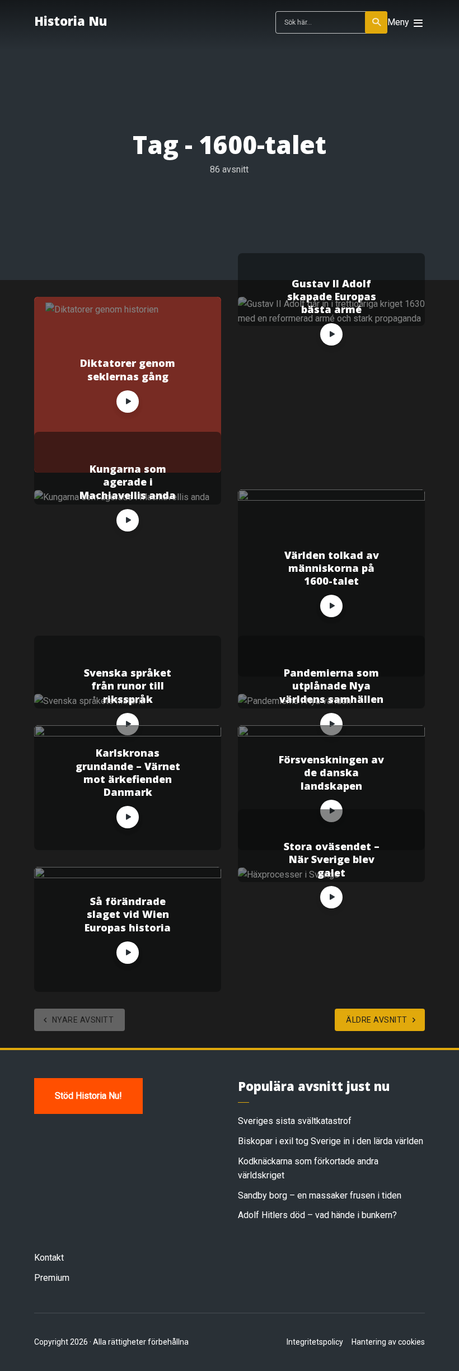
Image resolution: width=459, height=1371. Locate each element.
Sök (376, 22)
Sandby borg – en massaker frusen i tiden (319, 1195)
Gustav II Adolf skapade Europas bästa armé (331, 296)
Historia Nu (70, 20)
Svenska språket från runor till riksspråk (127, 686)
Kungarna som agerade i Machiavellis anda (127, 482)
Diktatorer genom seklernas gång (127, 370)
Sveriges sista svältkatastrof (295, 1121)
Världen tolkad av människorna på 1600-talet (331, 568)
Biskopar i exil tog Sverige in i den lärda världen (330, 1141)
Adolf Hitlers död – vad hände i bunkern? (317, 1215)
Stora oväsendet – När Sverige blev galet (332, 859)
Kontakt (49, 1257)
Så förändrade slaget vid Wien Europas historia (128, 914)
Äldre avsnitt (377, 1019)
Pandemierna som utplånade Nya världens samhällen (331, 686)
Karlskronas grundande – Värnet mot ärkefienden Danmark (128, 773)
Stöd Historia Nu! (88, 1095)
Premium (51, 1277)
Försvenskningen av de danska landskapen (331, 772)
